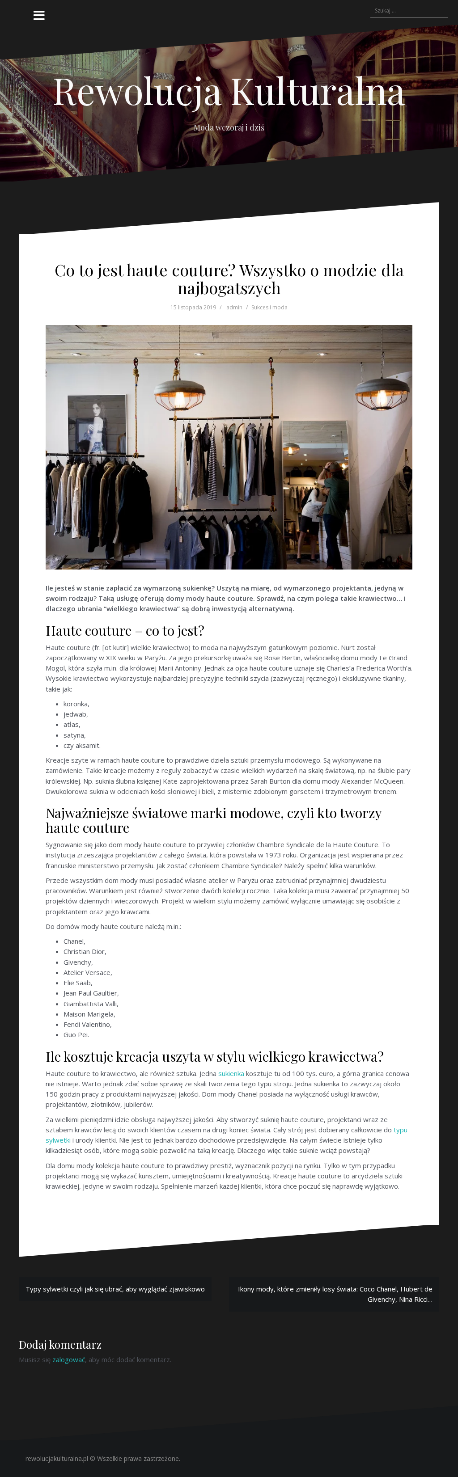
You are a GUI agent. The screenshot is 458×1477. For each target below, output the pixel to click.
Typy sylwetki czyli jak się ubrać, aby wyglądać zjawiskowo (115, 1288)
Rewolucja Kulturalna (229, 89)
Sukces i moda (269, 307)
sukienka (231, 1073)
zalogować (68, 1359)
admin (234, 307)
